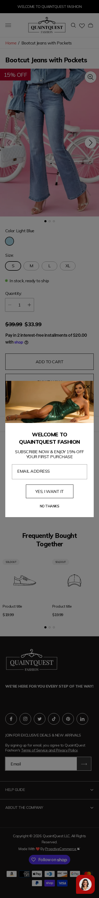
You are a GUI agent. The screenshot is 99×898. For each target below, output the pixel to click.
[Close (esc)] (88, 386)
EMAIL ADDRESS (33, 471)
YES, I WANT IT (49, 491)
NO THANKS (49, 506)
